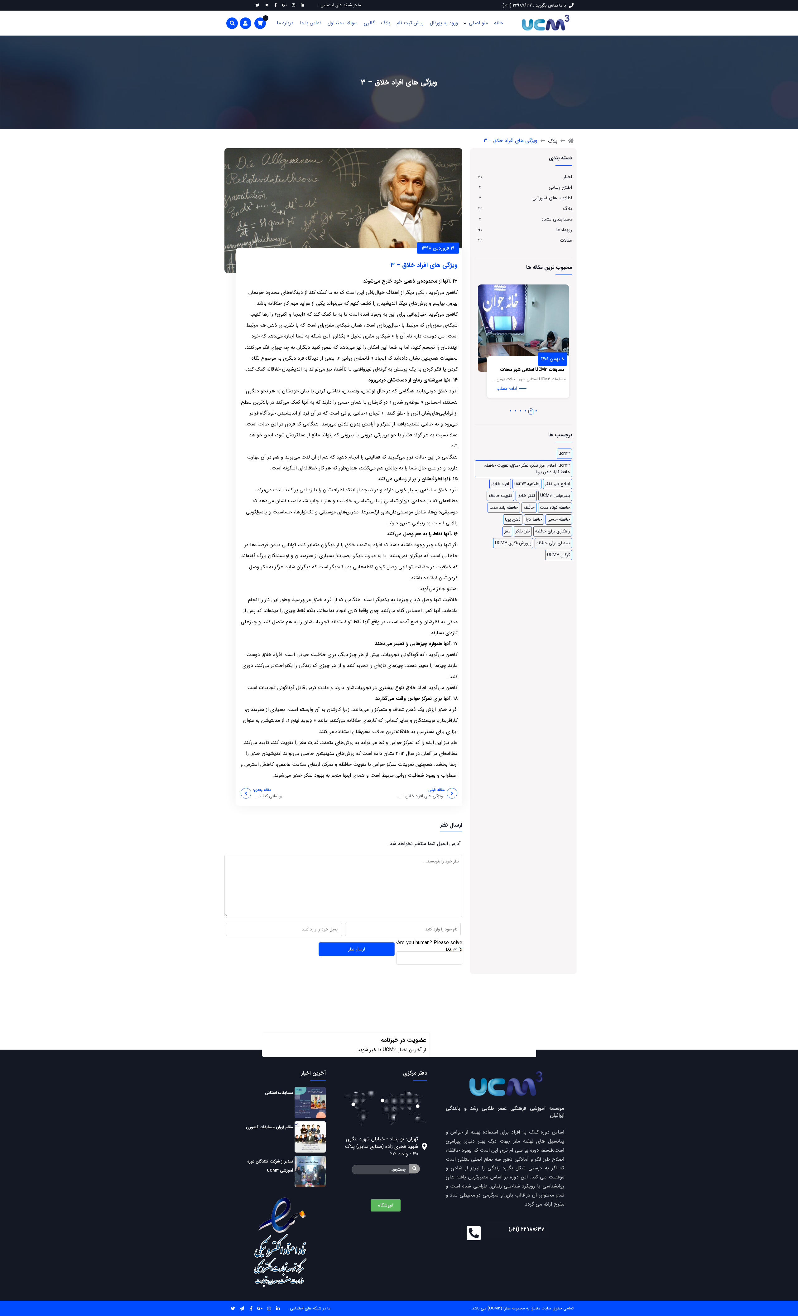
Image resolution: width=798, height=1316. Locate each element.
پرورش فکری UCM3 (513, 543)
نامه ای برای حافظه (553, 543)
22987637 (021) (526, 1229)
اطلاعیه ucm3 (527, 483)
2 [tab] (531, 410)
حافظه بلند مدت (503, 507)
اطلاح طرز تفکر (557, 483)
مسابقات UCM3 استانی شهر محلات (557, 369)
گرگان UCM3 (558, 554)
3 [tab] (525, 410)
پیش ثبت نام (410, 23)
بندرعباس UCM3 (555, 495)
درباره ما (285, 23)
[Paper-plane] (242, 1308)
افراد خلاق (500, 483)
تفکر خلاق (526, 495)
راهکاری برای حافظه (552, 531)
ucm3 (564, 453)
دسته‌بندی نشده (556, 219)
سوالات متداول (343, 23)
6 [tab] (510, 410)
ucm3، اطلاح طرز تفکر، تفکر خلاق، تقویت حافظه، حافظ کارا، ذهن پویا (526, 468)
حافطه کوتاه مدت (555, 507)
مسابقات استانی (279, 1093)
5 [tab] (515, 410)
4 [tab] (520, 410)
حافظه (529, 507)
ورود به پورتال (444, 23)
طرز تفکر (523, 531)
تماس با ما (310, 23)
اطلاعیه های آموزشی (552, 198)
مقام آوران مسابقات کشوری (269, 1127)
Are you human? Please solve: (429, 943)
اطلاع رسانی (560, 187)
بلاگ (385, 23)
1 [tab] (536, 410)
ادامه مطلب (531, 388)
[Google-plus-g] (260, 1308)
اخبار (567, 177)
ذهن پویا (513, 519)
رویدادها (564, 230)
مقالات (566, 240)
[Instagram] (269, 1308)
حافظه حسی (558, 519)
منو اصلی (478, 23)
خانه (498, 23)
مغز (507, 531)
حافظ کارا (534, 519)
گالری (369, 23)
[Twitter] (233, 1308)
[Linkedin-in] (278, 1308)
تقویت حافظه (500, 495)
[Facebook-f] (251, 1308)
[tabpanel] (547, 344)
